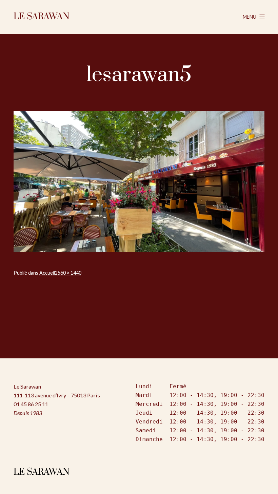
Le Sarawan (42, 16)
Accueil (47, 273)
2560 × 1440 (68, 273)
